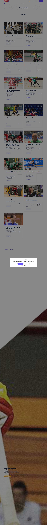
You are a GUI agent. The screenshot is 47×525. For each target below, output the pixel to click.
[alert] (23, 262)
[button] (23, 265)
